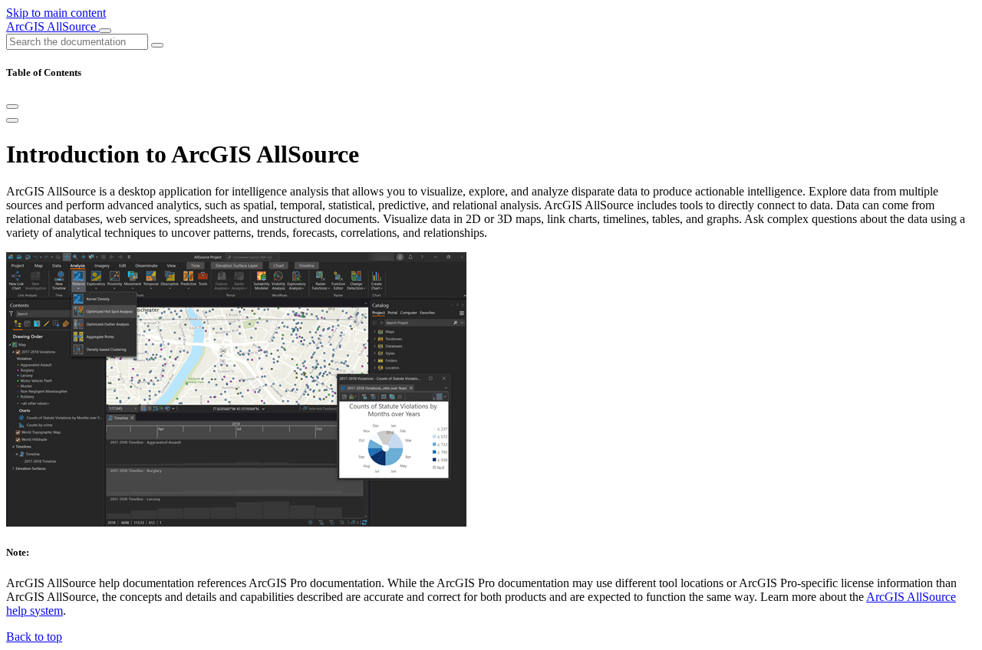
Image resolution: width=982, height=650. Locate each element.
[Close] (12, 106)
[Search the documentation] (157, 45)
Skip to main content (56, 12)
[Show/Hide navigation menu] (105, 30)
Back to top (34, 636)
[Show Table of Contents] (12, 120)
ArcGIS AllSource (52, 26)
